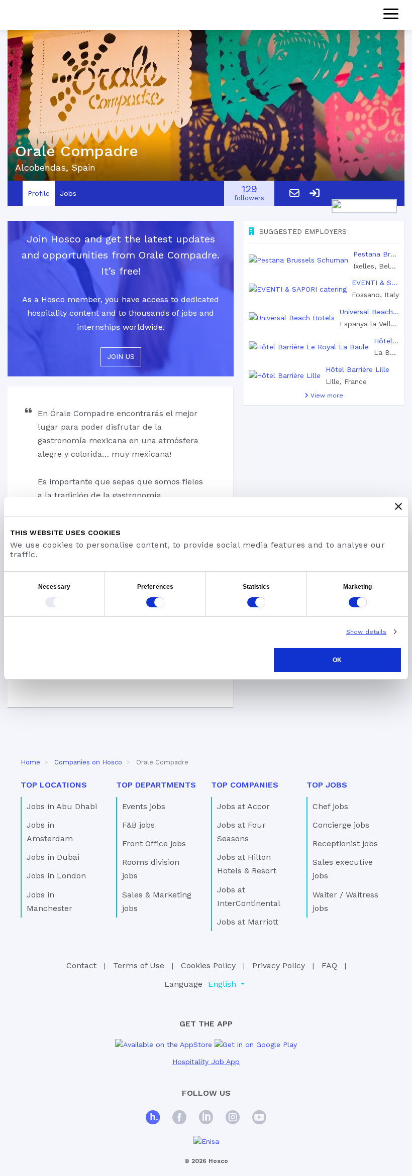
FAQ (329, 965)
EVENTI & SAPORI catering (375, 283)
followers (249, 193)
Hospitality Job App (206, 1062)
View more (325, 395)
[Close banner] (398, 506)
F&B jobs (138, 825)
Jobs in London (56, 875)
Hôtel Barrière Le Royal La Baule (386, 341)
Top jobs (326, 785)
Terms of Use (138, 965)
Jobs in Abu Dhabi (62, 806)
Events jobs (143, 806)
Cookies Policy (208, 965)
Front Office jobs (154, 843)
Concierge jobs (341, 825)
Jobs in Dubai (53, 857)
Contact (81, 965)
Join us (121, 356)
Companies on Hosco (88, 762)
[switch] (155, 602)
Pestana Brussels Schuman (376, 254)
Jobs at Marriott (247, 922)
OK (337, 660)
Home (30, 762)
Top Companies (244, 785)
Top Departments (156, 785)
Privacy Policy (278, 965)
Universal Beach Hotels (369, 312)
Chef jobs (330, 806)
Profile (39, 193)
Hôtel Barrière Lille (357, 369)
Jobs (68, 193)
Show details (366, 631)
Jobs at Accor (243, 806)
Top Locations (54, 785)
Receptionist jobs (345, 843)
